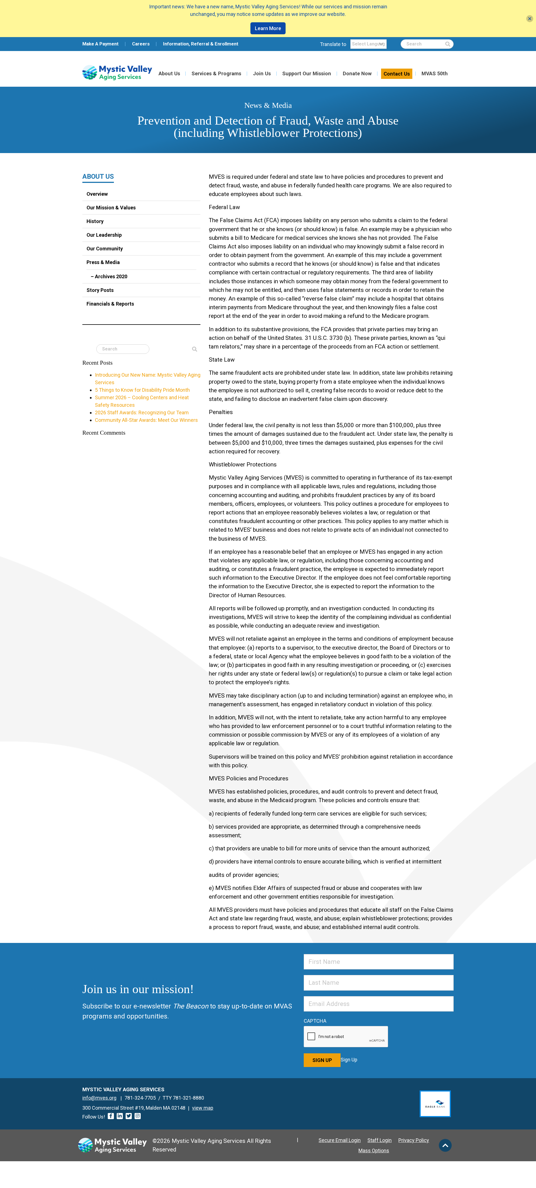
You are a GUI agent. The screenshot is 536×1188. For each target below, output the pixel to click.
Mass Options (373, 1150)
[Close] (529, 18)
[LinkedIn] (120, 1116)
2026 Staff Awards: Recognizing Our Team (142, 412)
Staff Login (379, 1140)
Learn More (268, 28)
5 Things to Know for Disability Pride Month (142, 390)
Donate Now (357, 73)
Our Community (105, 248)
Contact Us (397, 74)
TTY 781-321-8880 (183, 1098)
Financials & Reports (110, 304)
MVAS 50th (435, 73)
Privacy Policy (413, 1140)
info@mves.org (99, 1098)
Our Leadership (104, 235)
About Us (169, 73)
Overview (97, 194)
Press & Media (103, 262)
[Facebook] (111, 1116)
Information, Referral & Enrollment (200, 44)
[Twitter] (129, 1116)
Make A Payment (100, 44)
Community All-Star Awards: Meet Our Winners (146, 420)
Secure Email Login (340, 1140)
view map (202, 1108)
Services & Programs (216, 73)
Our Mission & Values (111, 207)
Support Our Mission (306, 73)
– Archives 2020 (109, 276)
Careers (141, 44)
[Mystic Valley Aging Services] (117, 72)
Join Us (262, 73)
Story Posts (100, 290)
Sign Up (322, 1060)
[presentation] (346, 1037)
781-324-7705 (140, 1098)
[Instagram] (138, 1116)
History (95, 221)
